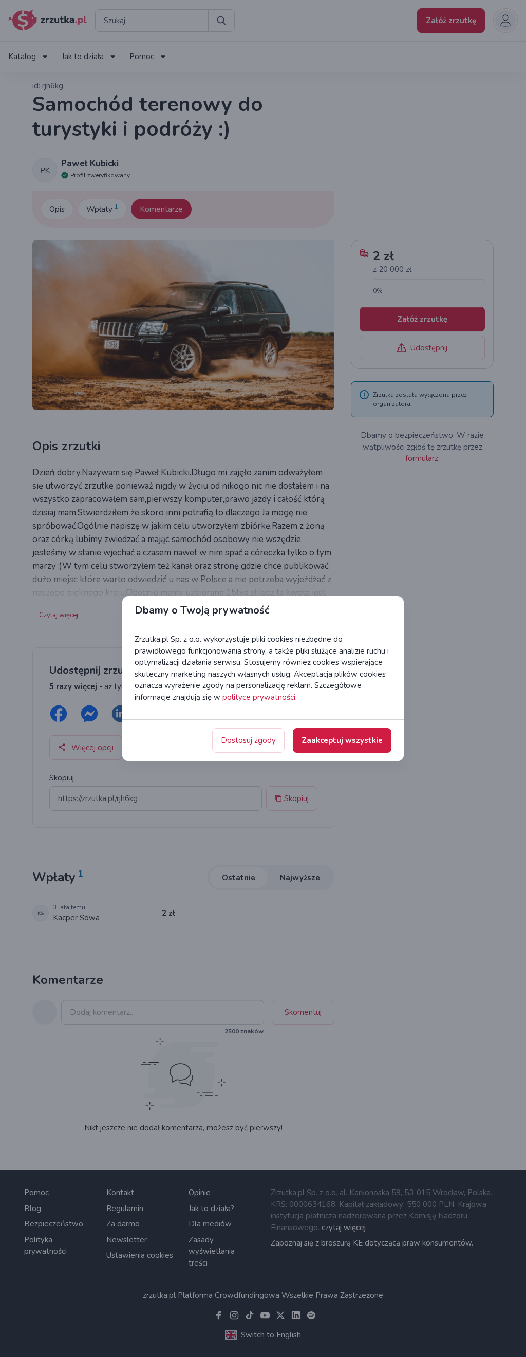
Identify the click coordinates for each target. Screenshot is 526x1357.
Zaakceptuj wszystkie (342, 740)
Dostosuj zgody (248, 740)
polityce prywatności (258, 697)
